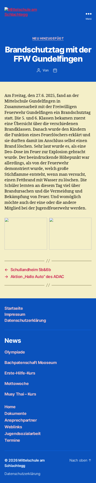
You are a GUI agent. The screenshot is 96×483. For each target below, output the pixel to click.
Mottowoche (16, 383)
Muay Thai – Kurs (20, 394)
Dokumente (15, 413)
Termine (12, 440)
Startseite (13, 308)
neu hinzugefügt (48, 38)
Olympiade (14, 352)
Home (10, 406)
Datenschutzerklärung (25, 320)
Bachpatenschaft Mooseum (30, 362)
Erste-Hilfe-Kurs (19, 373)
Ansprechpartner (20, 420)
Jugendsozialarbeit (22, 433)
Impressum (14, 314)
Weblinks (13, 426)
